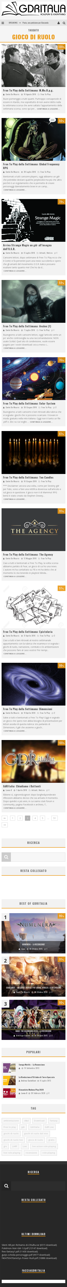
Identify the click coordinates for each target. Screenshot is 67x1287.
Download (39, 1120)
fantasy (53, 1120)
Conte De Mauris (12, 94)
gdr (23, 1127)
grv (5, 1146)
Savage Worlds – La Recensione (32, 1064)
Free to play (10, 1127)
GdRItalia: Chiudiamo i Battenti (22, 786)
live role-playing (12, 1152)
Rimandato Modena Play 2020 (31, 1089)
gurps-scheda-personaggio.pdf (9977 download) (26, 1254)
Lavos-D (9, 790)
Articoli (42, 253)
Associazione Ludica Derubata (34, 22)
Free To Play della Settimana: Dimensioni (27, 709)
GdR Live (49, 1127)
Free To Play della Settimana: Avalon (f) (27, 326)
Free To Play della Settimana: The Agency (28, 554)
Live (25, 1146)
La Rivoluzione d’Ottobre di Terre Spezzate (37, 1077)
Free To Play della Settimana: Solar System (29, 403)
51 (54, 818)
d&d (26, 1120)
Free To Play (46, 94)
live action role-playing (44, 1146)
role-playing (49, 1152)
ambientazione (11, 1120)
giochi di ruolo (11, 1133)
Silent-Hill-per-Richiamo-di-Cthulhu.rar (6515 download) (29, 1244)
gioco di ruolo (35, 1140)
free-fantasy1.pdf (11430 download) (20, 1251)
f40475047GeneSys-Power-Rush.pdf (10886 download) (29, 1258)
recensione (31, 1152)
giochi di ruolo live (13, 1140)
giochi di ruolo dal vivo (36, 1133)
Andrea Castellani (28, 1080)
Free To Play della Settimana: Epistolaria (28, 632)
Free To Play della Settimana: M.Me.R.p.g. (28, 90)
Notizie (50, 253)
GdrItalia (34, 1127)
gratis (51, 1140)
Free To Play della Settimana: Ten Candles (28, 477)
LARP (14, 1146)
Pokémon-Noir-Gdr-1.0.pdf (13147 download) (24, 1248)
